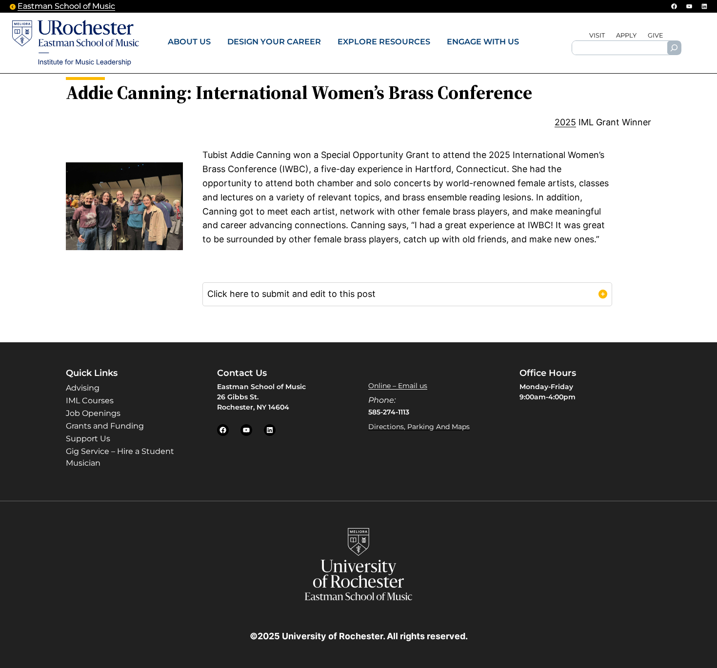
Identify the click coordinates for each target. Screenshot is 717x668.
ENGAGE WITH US (483, 41)
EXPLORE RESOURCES (384, 41)
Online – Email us (397, 385)
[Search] (674, 48)
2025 (565, 122)
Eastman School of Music (66, 6)
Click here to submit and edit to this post (291, 294)
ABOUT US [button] (189, 41)
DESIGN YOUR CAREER (274, 41)
